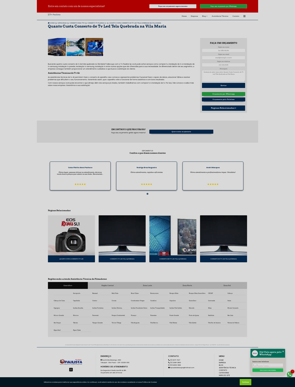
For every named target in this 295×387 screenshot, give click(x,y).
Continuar (245, 382)
